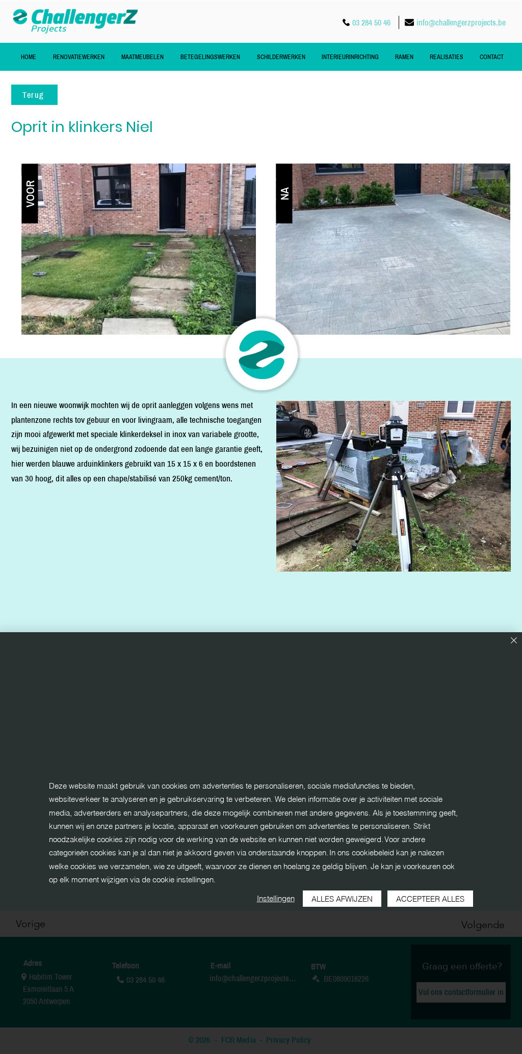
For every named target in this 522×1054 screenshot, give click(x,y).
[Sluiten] (514, 641)
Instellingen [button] (276, 898)
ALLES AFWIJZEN (342, 899)
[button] (30, 193)
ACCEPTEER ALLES (430, 899)
